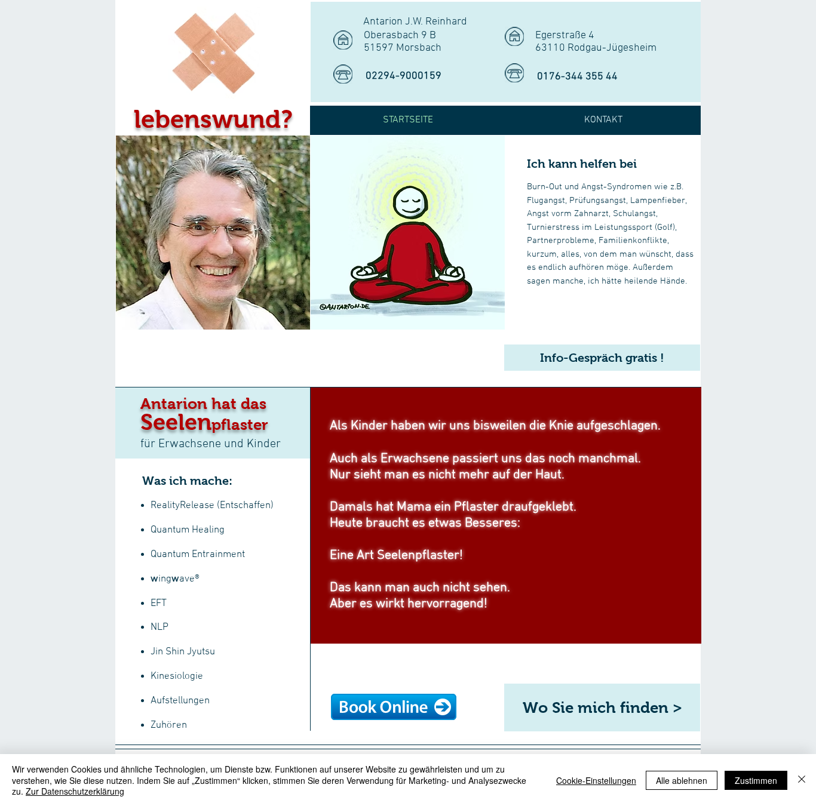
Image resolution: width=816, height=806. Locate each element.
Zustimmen (756, 780)
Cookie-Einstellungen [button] (596, 780)
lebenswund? (213, 119)
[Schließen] (801, 780)
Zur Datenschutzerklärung (75, 791)
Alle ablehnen (681, 780)
